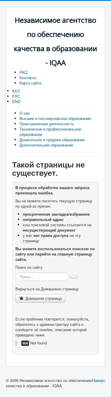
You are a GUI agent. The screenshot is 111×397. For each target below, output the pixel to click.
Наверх (98, 380)
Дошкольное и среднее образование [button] (52, 139)
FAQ (23, 72)
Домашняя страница (43, 298)
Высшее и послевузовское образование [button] (55, 118)
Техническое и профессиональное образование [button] (50, 131)
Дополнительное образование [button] (46, 145)
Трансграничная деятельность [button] (47, 123)
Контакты (28, 77)
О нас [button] (25, 113)
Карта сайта (30, 83)
